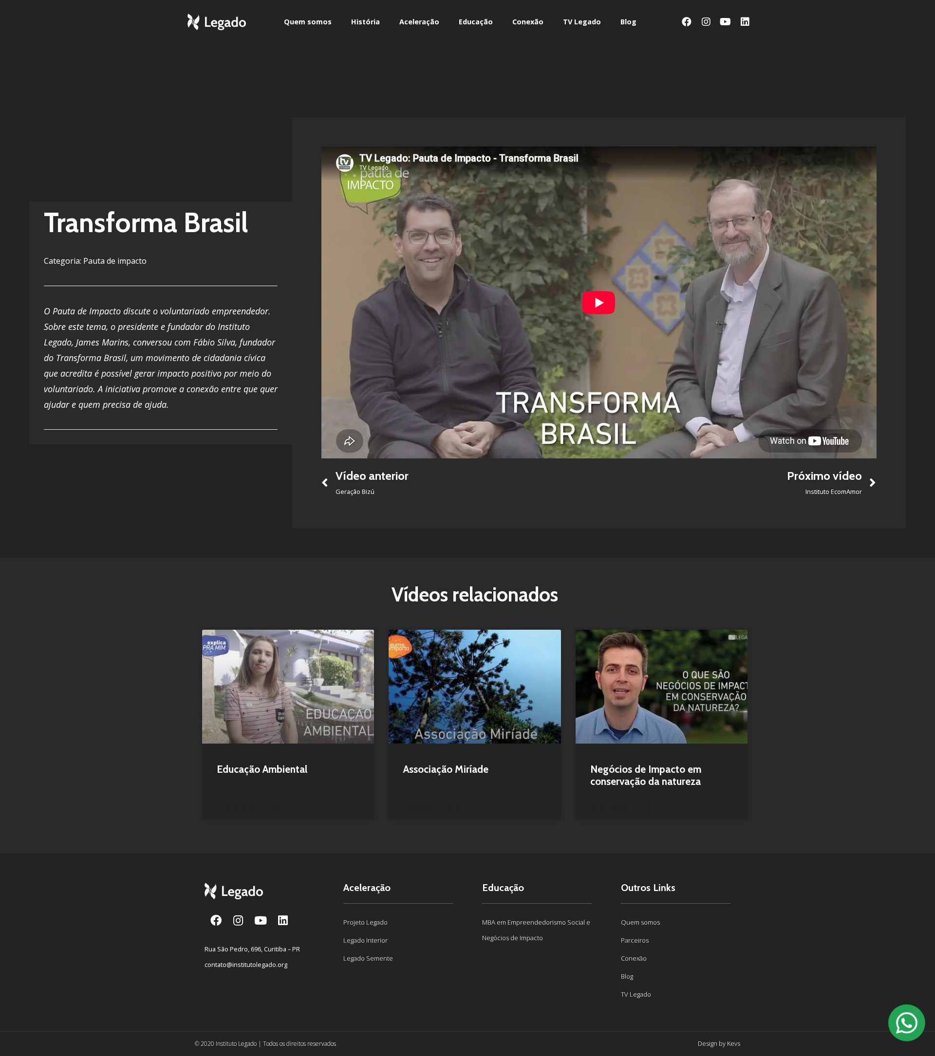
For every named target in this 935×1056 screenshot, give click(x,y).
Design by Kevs (719, 1043)
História (365, 21)
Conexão (527, 21)
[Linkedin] (745, 22)
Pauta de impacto (115, 260)
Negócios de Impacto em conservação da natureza (645, 775)
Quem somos (308, 21)
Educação (476, 21)
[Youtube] (725, 22)
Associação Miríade (445, 769)
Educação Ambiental (262, 769)
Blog (628, 21)
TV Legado (582, 21)
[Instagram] (706, 22)
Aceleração (419, 21)
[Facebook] (686, 22)
